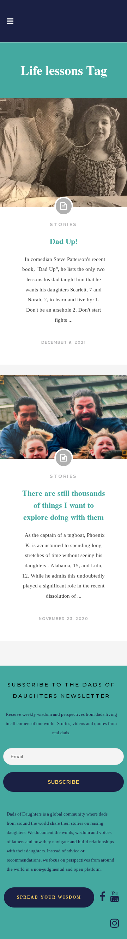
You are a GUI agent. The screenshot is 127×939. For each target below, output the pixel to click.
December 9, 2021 (63, 342)
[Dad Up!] (63, 152)
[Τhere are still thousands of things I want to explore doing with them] (63, 417)
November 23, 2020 (64, 618)
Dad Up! (64, 241)
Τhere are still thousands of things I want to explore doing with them (63, 505)
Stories (63, 224)
